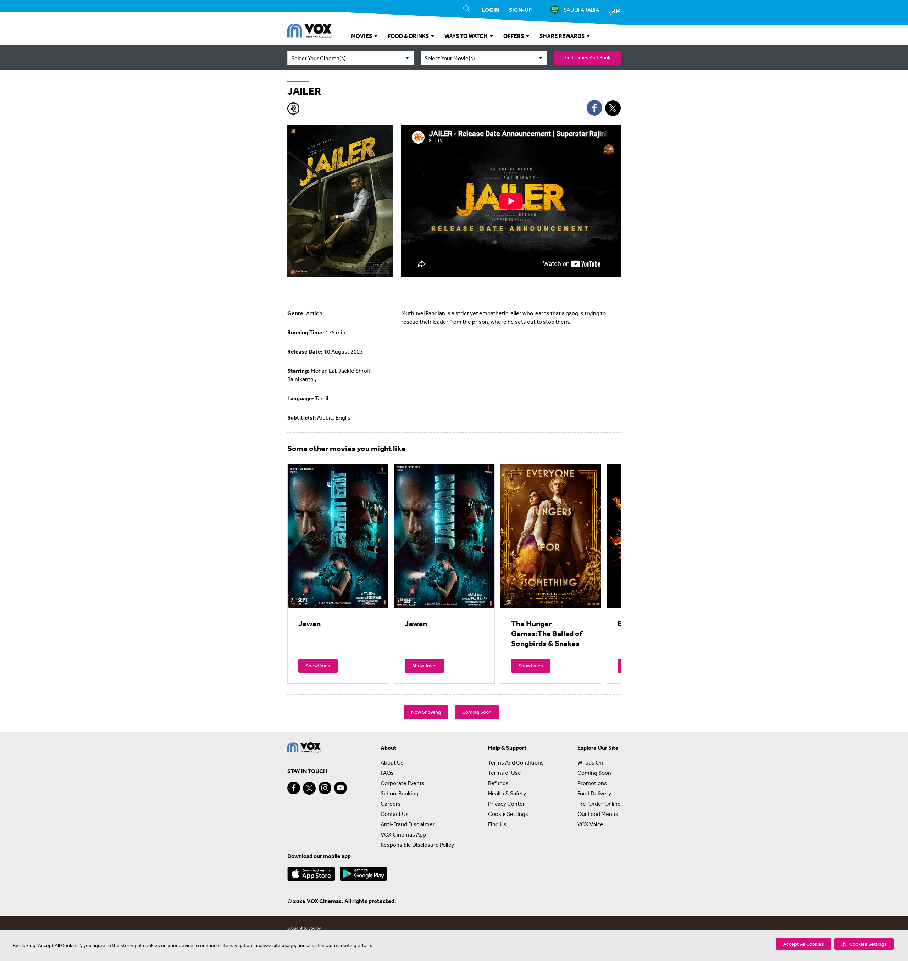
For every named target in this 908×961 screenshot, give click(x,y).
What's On (590, 762)
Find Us (497, 824)
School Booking (400, 793)
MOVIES (362, 35)
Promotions (592, 783)
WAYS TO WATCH (466, 35)
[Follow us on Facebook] (293, 788)
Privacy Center (506, 803)
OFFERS (514, 35)
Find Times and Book (587, 57)
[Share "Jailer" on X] (613, 108)
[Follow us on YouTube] (340, 788)
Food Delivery (594, 793)
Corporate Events (403, 783)
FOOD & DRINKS (409, 35)
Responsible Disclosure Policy (417, 844)
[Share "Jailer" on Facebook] (594, 108)
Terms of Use (504, 772)
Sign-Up (520, 9)
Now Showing (426, 712)
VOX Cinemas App (403, 834)
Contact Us (395, 813)
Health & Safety (507, 793)
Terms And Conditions (516, 762)
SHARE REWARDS (562, 35)
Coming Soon (477, 712)
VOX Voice (590, 824)
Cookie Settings (508, 813)
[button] (864, 944)
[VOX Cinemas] (309, 32)
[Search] (466, 9)
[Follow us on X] (309, 788)
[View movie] (338, 535)
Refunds (498, 783)
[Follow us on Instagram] (325, 788)
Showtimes (318, 665)
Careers (391, 803)
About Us (392, 762)
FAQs (387, 772)
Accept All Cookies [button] (803, 944)
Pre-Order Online (599, 803)
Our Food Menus (597, 813)
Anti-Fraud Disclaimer (408, 824)
